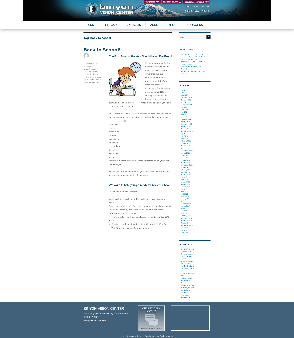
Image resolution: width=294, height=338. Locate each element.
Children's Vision (89, 67)
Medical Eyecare (186, 278)
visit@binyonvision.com (94, 320)
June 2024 (184, 109)
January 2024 (185, 122)
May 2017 (184, 208)
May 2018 (184, 191)
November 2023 (186, 126)
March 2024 (185, 117)
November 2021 (186, 163)
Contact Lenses (186, 256)
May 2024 (184, 112)
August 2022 (185, 153)
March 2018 (185, 196)
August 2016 (185, 228)
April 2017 (184, 211)
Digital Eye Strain (187, 261)
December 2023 (186, 124)
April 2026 (184, 95)
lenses (183, 276)
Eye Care (111, 25)
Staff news (184, 292)
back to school (89, 77)
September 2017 (187, 204)
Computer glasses (187, 254)
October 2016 (185, 223)
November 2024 (186, 100)
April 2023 (184, 138)
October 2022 (185, 148)
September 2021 (187, 165)
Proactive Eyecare (90, 71)
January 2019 (185, 182)
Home (92, 25)
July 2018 (184, 189)
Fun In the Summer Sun (189, 59)
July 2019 (184, 177)
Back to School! (101, 49)
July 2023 (184, 134)
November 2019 (186, 175)
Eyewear (134, 25)
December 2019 (186, 172)
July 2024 (184, 107)
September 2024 (187, 105)
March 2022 (185, 158)
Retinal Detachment (188, 285)
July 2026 (184, 90)
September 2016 (187, 225)
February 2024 (186, 119)
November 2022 (186, 146)
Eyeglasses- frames (188, 268)
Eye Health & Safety (188, 266)
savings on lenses (94, 82)
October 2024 (185, 102)
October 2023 (185, 129)
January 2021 (185, 167)
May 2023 (184, 136)
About (155, 25)
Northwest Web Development (162, 336)
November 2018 (186, 184)
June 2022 (184, 155)
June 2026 (184, 93)
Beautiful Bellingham (188, 249)
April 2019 (184, 179)
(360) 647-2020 (197, 11)
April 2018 (184, 194)
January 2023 (185, 143)
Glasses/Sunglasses (90, 69)
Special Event (185, 290)
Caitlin (85, 60)
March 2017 (185, 213)
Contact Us (194, 25)
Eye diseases (185, 263)
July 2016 (184, 230)
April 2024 (184, 114)
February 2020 (186, 170)
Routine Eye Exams (90, 74)
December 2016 (186, 218)
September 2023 (187, 131)
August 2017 (185, 206)
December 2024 (186, 97)
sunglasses (185, 295)
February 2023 (186, 141)
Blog (172, 25)
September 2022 (187, 150)
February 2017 (186, 216)
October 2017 (185, 201)
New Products (186, 280)
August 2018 (185, 187)
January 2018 (185, 199)
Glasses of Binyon (187, 271)
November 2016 (186, 220)
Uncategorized (186, 297)
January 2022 (185, 160)
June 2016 (184, 232)
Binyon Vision (110, 9)
